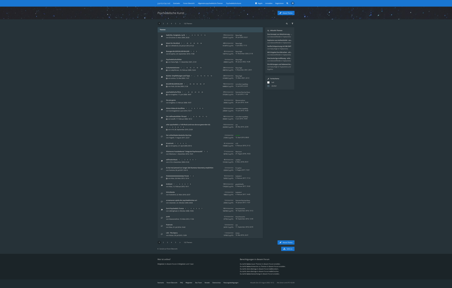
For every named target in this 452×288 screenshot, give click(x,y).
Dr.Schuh (172, 37)
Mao (172, 178)
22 (188, 92)
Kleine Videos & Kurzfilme (175, 108)
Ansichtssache (240, 209)
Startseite (160, 283)
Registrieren (279, 3)
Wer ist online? (164, 259)
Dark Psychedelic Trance (175, 208)
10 (198, 35)
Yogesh (171, 138)
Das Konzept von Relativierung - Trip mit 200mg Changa (279, 34)
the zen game (171, 100)
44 (193, 84)
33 (197, 43)
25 (199, 92)
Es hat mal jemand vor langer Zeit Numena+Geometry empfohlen (189, 168)
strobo (238, 135)
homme (172, 170)
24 (195, 92)
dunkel (274, 86)
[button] (180, 23)
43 (190, 84)
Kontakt (207, 283)
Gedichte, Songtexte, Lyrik (175, 35)
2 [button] (163, 24)
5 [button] (175, 24)
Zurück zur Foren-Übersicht (168, 249)
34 (201, 43)
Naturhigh (239, 35)
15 (187, 68)
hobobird (238, 176)
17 (194, 68)
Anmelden (268, 3)
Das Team (198, 283)
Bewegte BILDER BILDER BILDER (177, 51)
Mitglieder (189, 283)
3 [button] (167, 24)
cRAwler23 (174, 46)
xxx (237, 125)
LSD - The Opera (172, 233)
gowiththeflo (240, 184)
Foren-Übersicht (172, 283)
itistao (171, 235)
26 (202, 92)
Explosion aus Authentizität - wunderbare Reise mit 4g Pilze (279, 40)
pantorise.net (163, 3)
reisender (172, 203)
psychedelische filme (173, 92)
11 (201, 35)
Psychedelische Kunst (170, 13)
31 (191, 43)
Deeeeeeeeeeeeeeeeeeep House (177, 176)
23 (192, 92)
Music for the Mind (173, 43)
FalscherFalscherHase (243, 92)
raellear (238, 160)
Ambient (169, 184)
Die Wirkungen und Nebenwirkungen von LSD (279, 64)
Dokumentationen (172, 68)
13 (201, 76)
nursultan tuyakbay (242, 84)
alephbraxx (175, 70)
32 (194, 43)
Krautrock (169, 143)
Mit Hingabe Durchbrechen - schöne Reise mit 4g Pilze (279, 52)
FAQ (181, 283)
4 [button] (171, 24)
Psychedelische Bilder (174, 59)
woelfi (173, 119)
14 (204, 76)
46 (200, 84)
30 (187, 43)
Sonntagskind (174, 111)
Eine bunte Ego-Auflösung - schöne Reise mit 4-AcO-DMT (279, 58)
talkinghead (173, 211)
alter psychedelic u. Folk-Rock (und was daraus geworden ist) (188, 124)
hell (273, 82)
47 (204, 84)
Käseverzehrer (240, 100)
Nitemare (172, 154)
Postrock (169, 225)
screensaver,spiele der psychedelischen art (181, 200)
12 (205, 35)
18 (197, 68)
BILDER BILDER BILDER (174, 84)
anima (173, 78)
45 (197, 84)
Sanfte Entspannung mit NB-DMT (279, 46)
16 (190, 68)
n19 (172, 129)
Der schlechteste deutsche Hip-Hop (178, 135)
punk (168, 216)
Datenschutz (216, 283)
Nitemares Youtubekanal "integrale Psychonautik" (184, 151)
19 (200, 68)
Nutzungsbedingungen (231, 283)
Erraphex (172, 54)
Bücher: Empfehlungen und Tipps (178, 76)
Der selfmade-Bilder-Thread (176, 116)
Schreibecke (170, 192)
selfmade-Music (172, 160)
